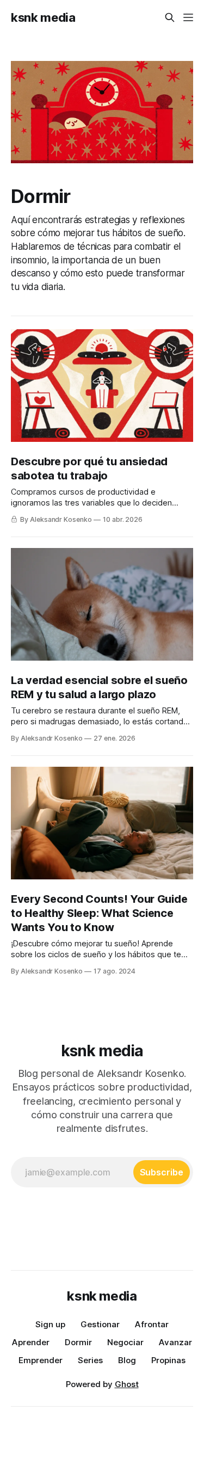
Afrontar (152, 1324)
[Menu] (188, 17)
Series (90, 1360)
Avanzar (175, 1342)
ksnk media (43, 17)
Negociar (125, 1342)
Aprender (31, 1342)
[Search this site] (169, 17)
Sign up (50, 1324)
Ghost (127, 1384)
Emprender (40, 1360)
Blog (127, 1360)
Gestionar (100, 1324)
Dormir (78, 1342)
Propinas (168, 1360)
